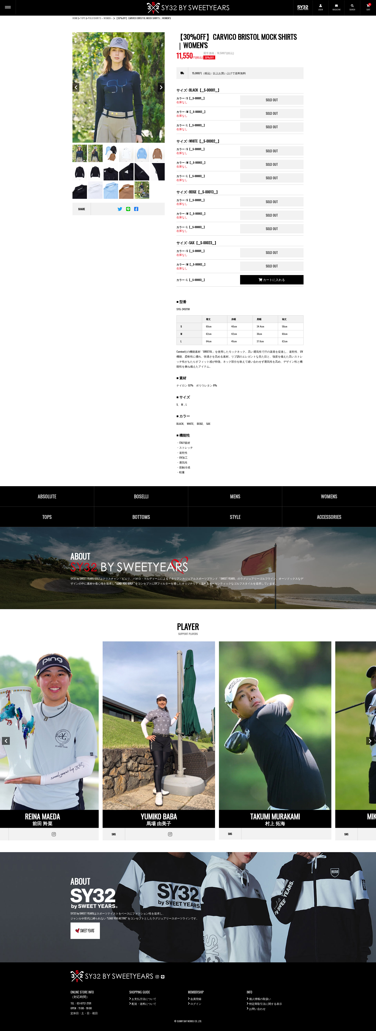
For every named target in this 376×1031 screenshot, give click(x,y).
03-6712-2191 (84, 1003)
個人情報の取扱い (260, 999)
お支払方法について (144, 999)
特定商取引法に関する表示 (265, 1003)
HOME (75, 18)
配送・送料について (144, 1003)
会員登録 (195, 999)
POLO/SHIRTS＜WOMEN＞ (100, 18)
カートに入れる (273, 279)
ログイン (195, 1003)
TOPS (83, 18)
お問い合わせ (257, 1009)
